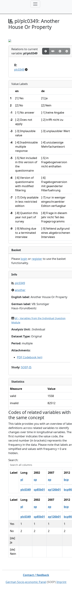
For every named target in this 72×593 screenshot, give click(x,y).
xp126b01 (54, 489)
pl (21, 480)
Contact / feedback (36, 575)
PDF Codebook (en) (29, 357)
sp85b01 (39, 489)
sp (35, 480)
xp (49, 480)
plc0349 (19, 69)
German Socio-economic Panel (26, 582)
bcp (66, 480)
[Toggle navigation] (35, 4)
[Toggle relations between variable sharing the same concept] (45, 51)
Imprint (61, 582)
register (37, 259)
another (20, 290)
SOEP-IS (26, 367)
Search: (13, 460)
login (24, 259)
